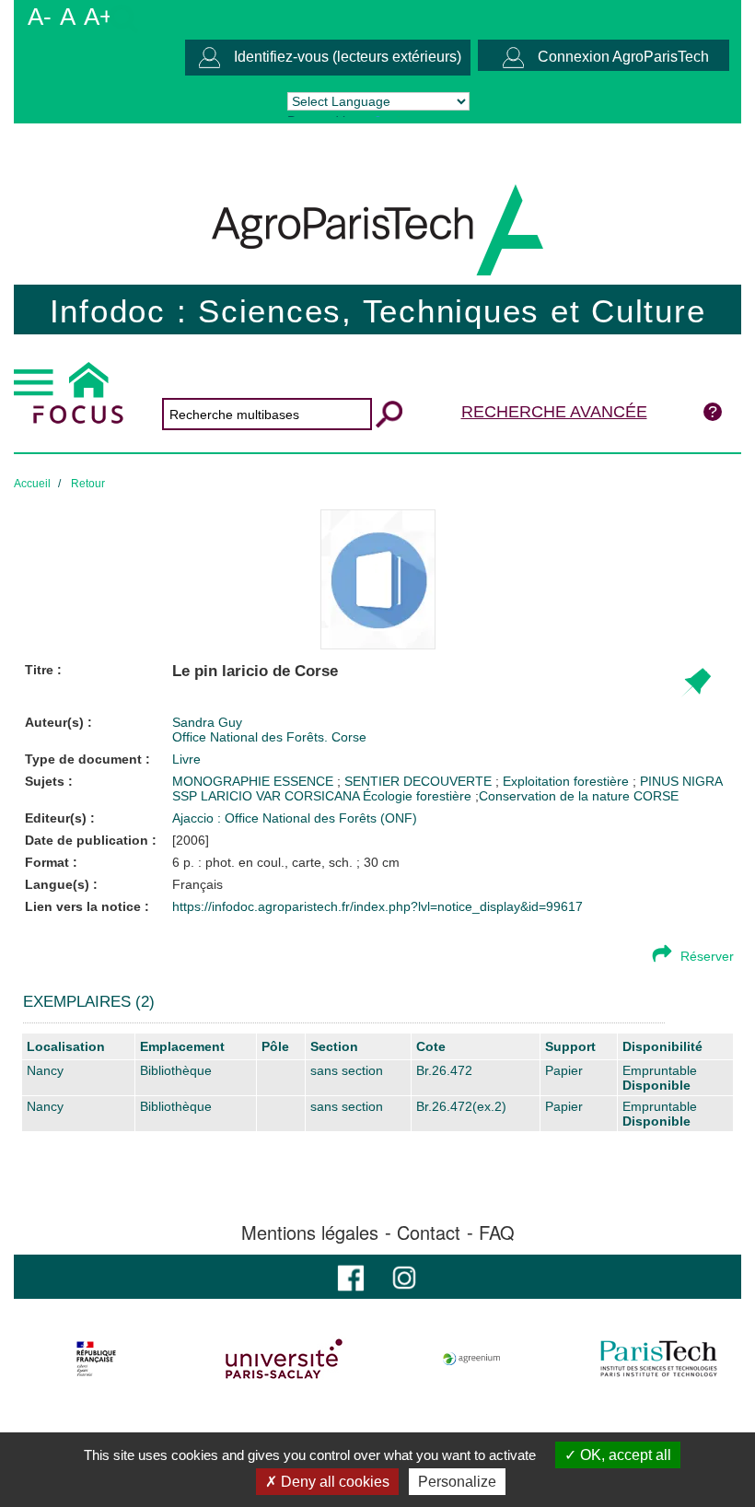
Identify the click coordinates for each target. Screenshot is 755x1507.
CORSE (656, 796)
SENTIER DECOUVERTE (419, 781)
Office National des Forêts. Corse (269, 737)
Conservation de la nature (554, 796)
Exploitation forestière (568, 781)
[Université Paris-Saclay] (284, 1359)
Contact (428, 1232)
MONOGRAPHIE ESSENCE (254, 781)
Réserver (707, 956)
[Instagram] (404, 1276)
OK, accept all (623, 1455)
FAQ (497, 1232)
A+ (98, 16)
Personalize (457, 1481)
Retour (88, 483)
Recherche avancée (554, 412)
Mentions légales (309, 1232)
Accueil (32, 483)
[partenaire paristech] (658, 1359)
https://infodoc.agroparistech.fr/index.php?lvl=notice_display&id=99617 (377, 906)
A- (40, 16)
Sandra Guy (207, 722)
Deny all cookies (333, 1481)
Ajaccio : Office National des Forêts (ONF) (294, 818)
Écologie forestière (419, 796)
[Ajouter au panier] (695, 683)
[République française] (96, 1359)
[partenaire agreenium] (471, 1359)
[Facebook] (351, 1276)
